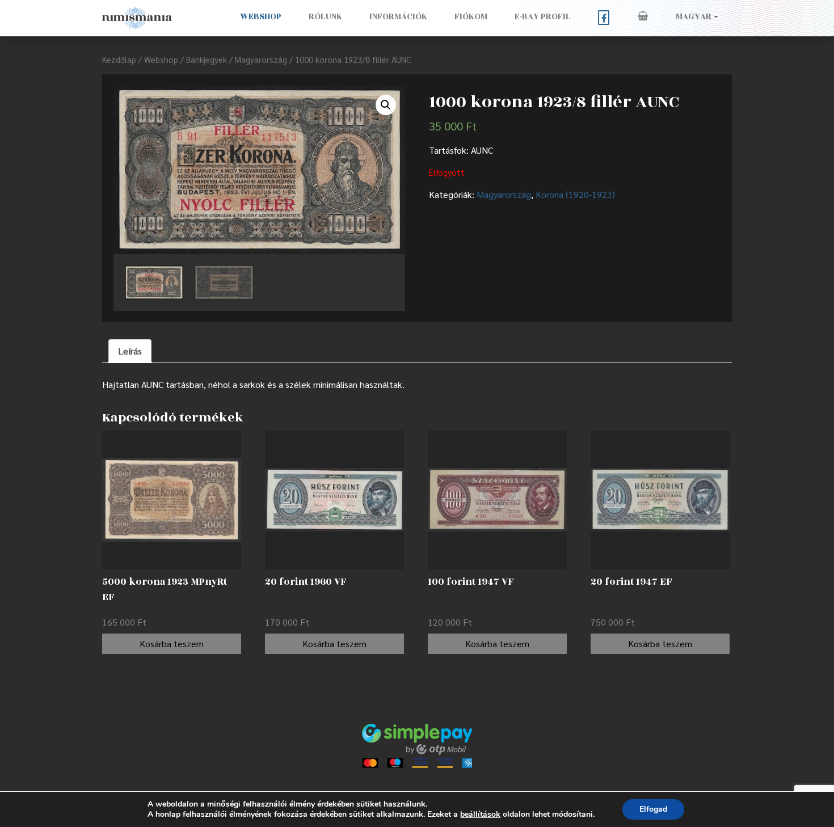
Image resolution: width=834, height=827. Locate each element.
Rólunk (325, 16)
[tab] (129, 351)
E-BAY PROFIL (543, 16)
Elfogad (653, 809)
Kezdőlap (119, 59)
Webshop (260, 16)
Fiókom (470, 16)
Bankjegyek (206, 59)
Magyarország (261, 59)
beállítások (480, 814)
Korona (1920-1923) (575, 194)
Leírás (130, 351)
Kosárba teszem (172, 643)
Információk (398, 16)
